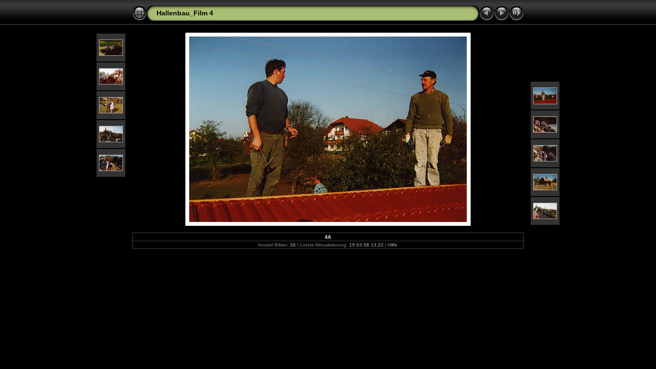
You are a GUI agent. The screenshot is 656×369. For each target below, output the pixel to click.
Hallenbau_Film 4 (185, 13)
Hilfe (393, 244)
